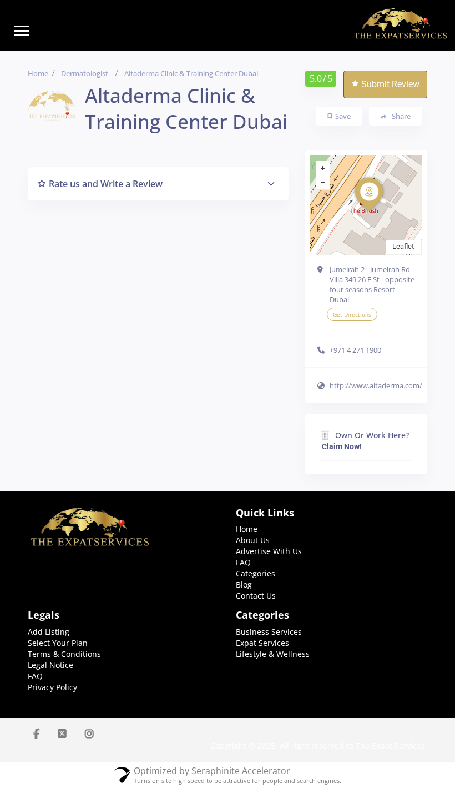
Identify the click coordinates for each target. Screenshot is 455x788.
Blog (244, 584)
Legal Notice (50, 665)
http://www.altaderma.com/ (376, 385)
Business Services (269, 631)
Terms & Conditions (64, 654)
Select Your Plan (58, 643)
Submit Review (390, 84)
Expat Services (262, 643)
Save (343, 116)
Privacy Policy (52, 687)
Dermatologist (84, 73)
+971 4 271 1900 (355, 350)
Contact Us (256, 595)
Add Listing (48, 631)
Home (38, 73)
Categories (255, 573)
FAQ (243, 562)
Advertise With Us (269, 551)
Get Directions (352, 314)
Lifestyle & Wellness (273, 654)
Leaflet (403, 246)
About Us (253, 540)
